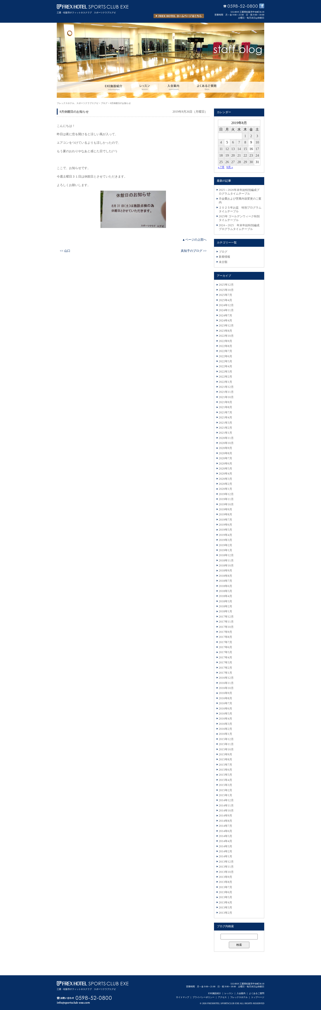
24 (257, 155)
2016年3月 (225, 723)
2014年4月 (225, 841)
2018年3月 (225, 601)
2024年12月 (226, 305)
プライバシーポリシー (203, 997)
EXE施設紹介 (214, 993)
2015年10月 (226, 749)
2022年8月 (225, 346)
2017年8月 (225, 637)
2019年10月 (226, 504)
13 (233, 149)
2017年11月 (226, 621)
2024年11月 (226, 310)
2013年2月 (225, 912)
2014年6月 (225, 831)
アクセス (222, 997)
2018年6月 (225, 586)
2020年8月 (225, 453)
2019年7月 (225, 519)
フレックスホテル (239, 997)
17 (257, 149)
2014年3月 (225, 846)
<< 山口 (65, 250)
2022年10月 (226, 335)
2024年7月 (225, 315)
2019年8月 (225, 514)
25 (221, 162)
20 (233, 155)
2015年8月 (225, 759)
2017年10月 (226, 626)
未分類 (223, 262)
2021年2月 (225, 427)
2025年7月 (225, 295)
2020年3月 (225, 478)
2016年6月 (225, 708)
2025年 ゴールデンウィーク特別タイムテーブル (239, 218)
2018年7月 (225, 580)
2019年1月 (225, 550)
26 (227, 162)
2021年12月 (226, 386)
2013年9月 (225, 877)
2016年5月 (225, 713)
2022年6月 (225, 356)
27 (233, 162)
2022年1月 (225, 381)
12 (227, 149)
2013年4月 (225, 902)
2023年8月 (225, 330)
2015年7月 (225, 764)
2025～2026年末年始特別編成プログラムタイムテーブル (239, 191)
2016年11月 (226, 683)
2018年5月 (225, 591)
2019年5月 (225, 529)
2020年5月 (225, 468)
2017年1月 (225, 672)
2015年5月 (225, 774)
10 (257, 142)
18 (221, 155)
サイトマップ (182, 997)
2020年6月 (225, 463)
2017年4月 (225, 657)
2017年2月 (225, 667)
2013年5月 (225, 897)
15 (245, 149)
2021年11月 (226, 392)
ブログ (223, 251)
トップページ (257, 997)
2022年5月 (225, 361)
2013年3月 (225, 907)
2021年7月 (225, 412)
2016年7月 (225, 703)
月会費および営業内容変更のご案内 (240, 200)
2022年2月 (225, 376)
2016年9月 (225, 693)
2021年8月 (225, 407)
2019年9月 (225, 509)
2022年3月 (225, 371)
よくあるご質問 (256, 993)
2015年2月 (225, 790)
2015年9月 (225, 754)
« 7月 (221, 167)
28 (239, 162)
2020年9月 (225, 448)
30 (251, 162)
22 (245, 155)
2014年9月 (225, 815)
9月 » (229, 167)
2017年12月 (226, 616)
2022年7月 (225, 351)
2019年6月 (225, 524)
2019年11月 (226, 499)
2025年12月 (226, 284)
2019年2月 (225, 545)
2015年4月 (225, 780)
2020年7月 (225, 458)
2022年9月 (225, 341)
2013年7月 (225, 887)
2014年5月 (225, 836)
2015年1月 (225, 795)
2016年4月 (225, 718)
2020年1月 (225, 488)
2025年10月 (226, 290)
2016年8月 (225, 698)
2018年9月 (225, 570)
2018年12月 (226, 555)
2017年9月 (225, 632)
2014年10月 (226, 810)
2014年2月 (225, 851)
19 (227, 155)
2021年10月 (226, 397)
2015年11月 (226, 744)
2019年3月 (225, 540)
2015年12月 (226, 739)
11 (221, 149)
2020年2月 (225, 483)
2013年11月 (226, 866)
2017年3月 (225, 662)
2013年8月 (225, 882)
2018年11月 (226, 560)
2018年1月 (225, 611)
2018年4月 (225, 596)
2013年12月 (226, 861)
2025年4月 (225, 300)
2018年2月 (225, 606)
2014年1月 (225, 856)
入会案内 (241, 993)
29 (245, 162)
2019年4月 (225, 535)
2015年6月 (225, 769)
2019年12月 (226, 494)
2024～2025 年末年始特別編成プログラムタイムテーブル (239, 227)
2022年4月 (225, 366)
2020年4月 (225, 473)
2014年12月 (226, 800)
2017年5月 (225, 652)
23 (251, 155)
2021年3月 (225, 422)
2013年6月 (225, 892)
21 (239, 155)
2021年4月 (225, 417)
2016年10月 (226, 688)
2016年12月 (226, 677)
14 (239, 149)
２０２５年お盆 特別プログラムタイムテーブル (240, 209)
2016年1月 (225, 733)
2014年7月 (225, 825)
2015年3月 (225, 785)
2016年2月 (225, 728)
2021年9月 (225, 402)
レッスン (228, 993)
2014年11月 (226, 805)
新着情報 (224, 256)
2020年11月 (226, 438)
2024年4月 (225, 320)
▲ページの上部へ (194, 239)
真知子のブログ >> (194, 250)
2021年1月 (225, 432)
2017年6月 (225, 647)
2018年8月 (225, 575)
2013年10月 (226, 872)
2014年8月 (225, 820)
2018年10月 (226, 565)
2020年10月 (226, 443)
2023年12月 (226, 325)
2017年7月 (225, 642)
